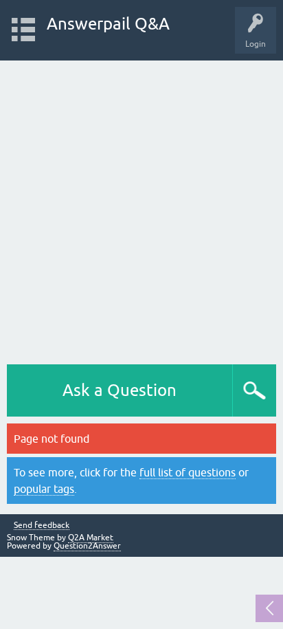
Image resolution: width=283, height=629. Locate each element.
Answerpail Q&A (108, 23)
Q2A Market (90, 537)
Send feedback (41, 525)
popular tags (44, 489)
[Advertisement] (141, 209)
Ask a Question (120, 390)
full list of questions (187, 472)
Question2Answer (87, 546)
